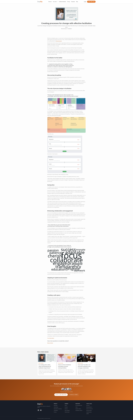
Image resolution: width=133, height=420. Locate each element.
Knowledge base (79, 405)
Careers (66, 408)
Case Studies (67, 410)
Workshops (56, 407)
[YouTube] (41, 410)
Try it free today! (50, 338)
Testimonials (67, 412)
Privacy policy (89, 410)
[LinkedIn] (38, 410)
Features (50, 1)
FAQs (77, 407)
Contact (66, 407)
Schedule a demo (73, 394)
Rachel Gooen (59, 41)
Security (88, 405)
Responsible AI (89, 407)
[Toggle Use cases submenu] (57, 1)
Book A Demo (50, 342)
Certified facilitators (62, 1)
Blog (77, 1)
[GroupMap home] (39, 1)
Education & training (58, 408)
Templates (73, 1)
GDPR (87, 413)
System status (78, 408)
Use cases (55, 1)
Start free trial (91, 1)
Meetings (55, 405)
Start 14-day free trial (61, 394)
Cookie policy (89, 412)
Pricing (68, 1)
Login (85, 1)
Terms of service (89, 408)
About (66, 405)
